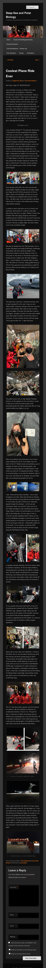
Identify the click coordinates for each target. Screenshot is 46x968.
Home (8, 40)
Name (13, 915)
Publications (30, 53)
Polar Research (11, 53)
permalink (23, 863)
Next (37, 60)
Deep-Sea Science (12, 44)
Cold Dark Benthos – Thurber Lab (16, 48)
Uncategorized (25, 861)
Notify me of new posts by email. (20, 954)
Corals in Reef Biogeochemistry (23, 40)
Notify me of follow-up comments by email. (23, 950)
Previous (9, 60)
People (21, 53)
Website (12, 937)
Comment (14, 887)
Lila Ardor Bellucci (31, 81)
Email (13, 926)
